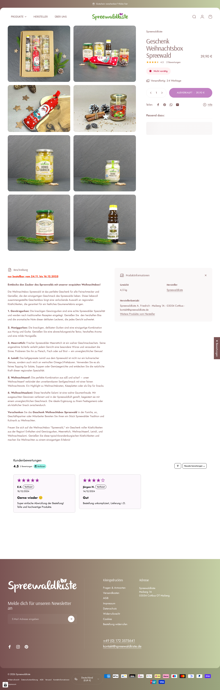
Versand (48, 679)
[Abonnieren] (71, 619)
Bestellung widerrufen (115, 624)
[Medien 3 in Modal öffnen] (39, 108)
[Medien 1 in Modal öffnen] (39, 54)
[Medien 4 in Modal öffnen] (104, 108)
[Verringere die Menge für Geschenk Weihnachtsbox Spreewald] (150, 92)
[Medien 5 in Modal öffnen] (39, 163)
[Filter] (177, 466)
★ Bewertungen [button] (217, 348)
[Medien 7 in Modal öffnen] (39, 223)
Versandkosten (111, 593)
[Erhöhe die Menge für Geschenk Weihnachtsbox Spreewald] (162, 92)
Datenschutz (110, 608)
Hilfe (210, 104)
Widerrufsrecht (111, 613)
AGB (105, 598)
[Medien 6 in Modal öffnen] (104, 163)
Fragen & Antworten (114, 587)
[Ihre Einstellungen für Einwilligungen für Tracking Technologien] (5, 684)
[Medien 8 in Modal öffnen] (104, 223)
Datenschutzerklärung (29, 679)
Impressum (109, 603)
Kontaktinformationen (61, 679)
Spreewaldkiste (154, 31)
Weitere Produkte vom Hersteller (137, 314)
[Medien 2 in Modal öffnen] (104, 54)
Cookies (107, 619)
